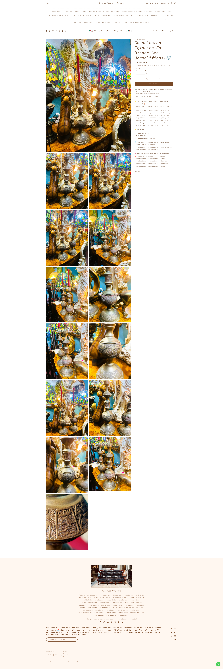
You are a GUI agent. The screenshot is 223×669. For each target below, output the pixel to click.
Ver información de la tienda (147, 96)
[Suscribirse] (75, 639)
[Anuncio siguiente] (137, 31)
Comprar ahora (153, 84)
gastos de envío (142, 65)
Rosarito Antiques (57, 661)
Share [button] (138, 171)
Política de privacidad (87, 661)
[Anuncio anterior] (86, 31)
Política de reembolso (104, 661)
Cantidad (137, 68)
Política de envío (118, 661)
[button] (48, 3)
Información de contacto (134, 661)
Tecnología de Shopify (71, 661)
